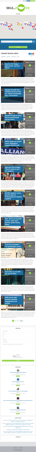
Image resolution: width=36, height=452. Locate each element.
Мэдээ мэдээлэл (14, 56)
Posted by (30, 62)
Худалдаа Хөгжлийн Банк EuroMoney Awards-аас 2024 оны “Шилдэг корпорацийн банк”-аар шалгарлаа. (13, 92)
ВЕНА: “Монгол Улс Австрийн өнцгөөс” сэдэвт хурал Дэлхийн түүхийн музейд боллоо (13, 221)
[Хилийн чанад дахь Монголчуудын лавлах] (18, 8)
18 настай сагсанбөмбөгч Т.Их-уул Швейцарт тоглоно (13, 245)
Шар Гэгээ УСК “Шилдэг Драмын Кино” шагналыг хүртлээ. (12, 66)
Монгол (31, 68)
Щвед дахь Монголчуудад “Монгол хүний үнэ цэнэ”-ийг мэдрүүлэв (12, 169)
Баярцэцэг (8, 429)
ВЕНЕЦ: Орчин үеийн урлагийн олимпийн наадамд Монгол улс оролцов (11, 300)
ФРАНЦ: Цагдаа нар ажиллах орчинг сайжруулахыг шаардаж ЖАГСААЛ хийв (13, 143)
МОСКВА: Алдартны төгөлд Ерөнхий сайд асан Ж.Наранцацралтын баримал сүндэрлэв (13, 196)
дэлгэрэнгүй (18, 376)
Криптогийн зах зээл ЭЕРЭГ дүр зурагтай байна (13, 273)
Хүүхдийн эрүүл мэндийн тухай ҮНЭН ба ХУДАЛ (20, 429)
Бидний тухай (15, 447)
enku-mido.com (20, 450)
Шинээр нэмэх (33, 0)
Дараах (21, 320)
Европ (28, 68)
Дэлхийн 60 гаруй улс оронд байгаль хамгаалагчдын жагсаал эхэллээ (13, 117)
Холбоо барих (20, 447)
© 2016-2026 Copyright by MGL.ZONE (18, 449)
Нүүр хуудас (18, 13)
